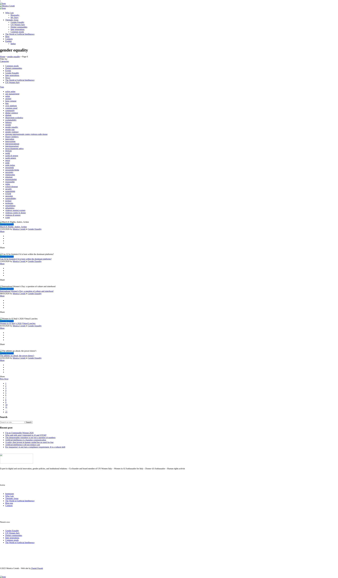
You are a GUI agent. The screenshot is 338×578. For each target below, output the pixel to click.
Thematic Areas (11, 20)
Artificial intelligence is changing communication (25, 440)
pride (7, 163)
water (7, 217)
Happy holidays (11, 137)
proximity (9, 172)
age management (12, 94)
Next (6, 379)
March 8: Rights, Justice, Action (13, 227)
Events (8, 70)
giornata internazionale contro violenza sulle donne (26, 134)
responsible (10, 182)
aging (7, 96)
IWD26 (8, 151)
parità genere (10, 158)
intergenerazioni (12, 146)
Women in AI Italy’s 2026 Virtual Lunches (17, 323)
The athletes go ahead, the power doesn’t (17, 356)
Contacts (9, 39)
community (10, 110)
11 (6, 407)
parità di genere (11, 156)
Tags (2, 87)
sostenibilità (10, 191)
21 (6, 412)
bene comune (10, 101)
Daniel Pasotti (37, 568)
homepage (9, 494)
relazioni (8, 177)
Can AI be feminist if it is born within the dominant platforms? (26, 259)
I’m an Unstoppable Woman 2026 (19, 433)
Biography (15, 15)
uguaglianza (10, 205)
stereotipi (9, 196)
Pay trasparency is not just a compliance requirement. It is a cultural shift (35, 447)
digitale (8, 115)
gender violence (11, 132)
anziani (8, 98)
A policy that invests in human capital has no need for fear (29, 442)
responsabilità (11, 179)
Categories (4, 61)
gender (8, 125)
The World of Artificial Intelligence (19, 34)
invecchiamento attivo (14, 148)
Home (2, 56)
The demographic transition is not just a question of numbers (30, 437)
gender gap (10, 129)
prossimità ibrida (12, 170)
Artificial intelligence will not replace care (22, 445)
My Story (14, 17)
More (2, 231)
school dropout (11, 186)
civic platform (11, 106)
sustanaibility (10, 198)
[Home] (3, 3)
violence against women (15, 210)
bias (7, 103)
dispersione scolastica (14, 117)
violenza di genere (12, 215)
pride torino (10, 165)
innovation (9, 139)
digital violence (11, 113)
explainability (11, 120)
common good (11, 108)
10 (6, 405)
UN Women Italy (18, 25)
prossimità (9, 167)
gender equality (13, 56)
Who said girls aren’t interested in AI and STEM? (25, 435)
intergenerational (12, 144)
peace (7, 160)
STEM (8, 194)
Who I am (9, 13)
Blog (7, 36)
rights (7, 184)
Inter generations (17, 29)
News (7, 78)
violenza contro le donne (15, 213)
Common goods (17, 32)
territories (9, 203)
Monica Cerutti (19, 229)
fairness (8, 122)
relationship (10, 175)
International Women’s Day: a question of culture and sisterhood (26, 291)
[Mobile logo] (3, 577)
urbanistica (9, 208)
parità (7, 153)
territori (8, 201)
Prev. (2, 379)
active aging (10, 91)
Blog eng (9, 503)
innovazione (10, 141)
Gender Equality (17, 22)
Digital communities (19, 27)
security (8, 189)
